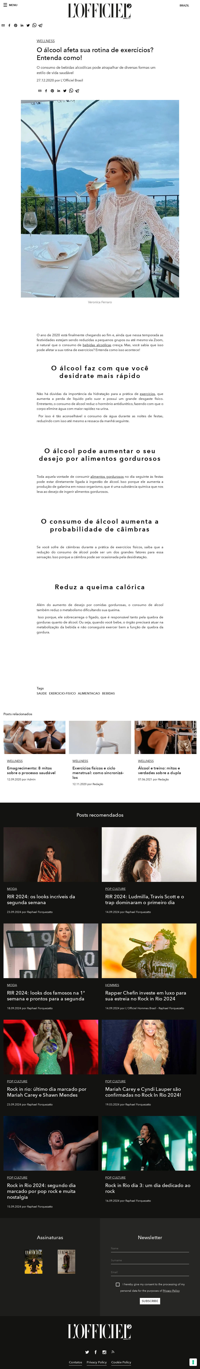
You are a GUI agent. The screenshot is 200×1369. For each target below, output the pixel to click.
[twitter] (28, 26)
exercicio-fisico (62, 693)
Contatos (75, 1362)
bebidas (108, 693)
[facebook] (9, 26)
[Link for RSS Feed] (113, 1353)
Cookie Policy (121, 1362)
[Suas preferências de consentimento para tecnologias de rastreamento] (193, 1362)
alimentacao (89, 693)
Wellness (46, 41)
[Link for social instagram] (104, 1353)
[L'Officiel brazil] (100, 11)
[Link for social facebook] (96, 1353)
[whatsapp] (34, 26)
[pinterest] (15, 26)
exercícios (147, 394)
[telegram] (41, 26)
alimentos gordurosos (107, 477)
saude (42, 693)
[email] (3, 26)
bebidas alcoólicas (97, 345)
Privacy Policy (171, 1290)
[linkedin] (22, 26)
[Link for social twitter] (87, 1353)
